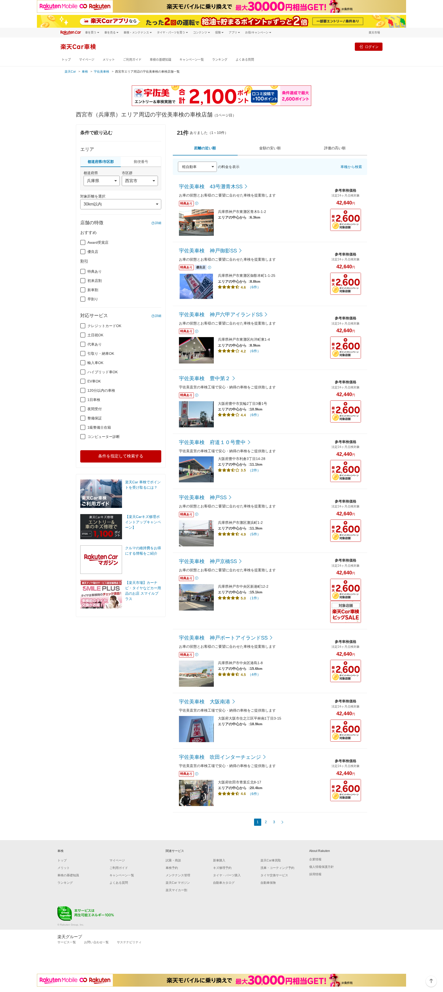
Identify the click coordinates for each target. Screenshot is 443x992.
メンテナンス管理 (178, 875)
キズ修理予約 (222, 868)
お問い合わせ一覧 (96, 942)
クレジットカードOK (104, 326)
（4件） (254, 674)
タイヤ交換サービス (274, 875)
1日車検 (93, 400)
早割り (92, 299)
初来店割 (94, 281)
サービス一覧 (66, 942)
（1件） (254, 598)
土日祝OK (95, 335)
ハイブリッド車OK (102, 372)
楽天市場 (374, 32)
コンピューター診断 (103, 437)
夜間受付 (94, 409)
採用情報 (315, 874)
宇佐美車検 (101, 71)
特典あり (94, 271)
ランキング (219, 59)
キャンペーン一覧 (191, 59)
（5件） (254, 534)
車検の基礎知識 (160, 59)
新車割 (92, 290)
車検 (85, 71)
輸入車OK (95, 363)
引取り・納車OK (100, 353)
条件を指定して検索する (120, 456)
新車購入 (219, 860)
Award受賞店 (97, 242)
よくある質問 (245, 59)
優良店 (92, 252)
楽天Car (70, 71)
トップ (66, 59)
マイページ (86, 59)
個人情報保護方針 (321, 867)
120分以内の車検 (101, 390)
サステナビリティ (129, 942)
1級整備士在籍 (99, 427)
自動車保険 (268, 883)
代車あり (94, 344)
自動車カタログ (224, 883)
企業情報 (315, 859)
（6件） (254, 287)
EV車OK (94, 381)
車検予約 (172, 868)
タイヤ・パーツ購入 (227, 875)
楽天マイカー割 (176, 890)
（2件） (254, 470)
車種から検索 (351, 167)
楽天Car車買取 (270, 860)
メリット (109, 59)
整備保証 (94, 418)
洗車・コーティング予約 (277, 868)
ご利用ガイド (132, 59)
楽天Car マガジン (178, 883)
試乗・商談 (173, 860)
